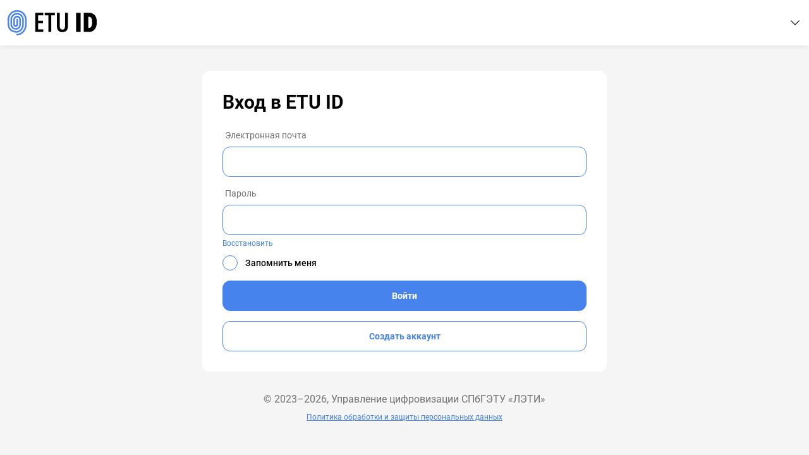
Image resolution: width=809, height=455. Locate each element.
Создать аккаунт (405, 336)
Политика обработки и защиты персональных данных (404, 417)
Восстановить (247, 243)
